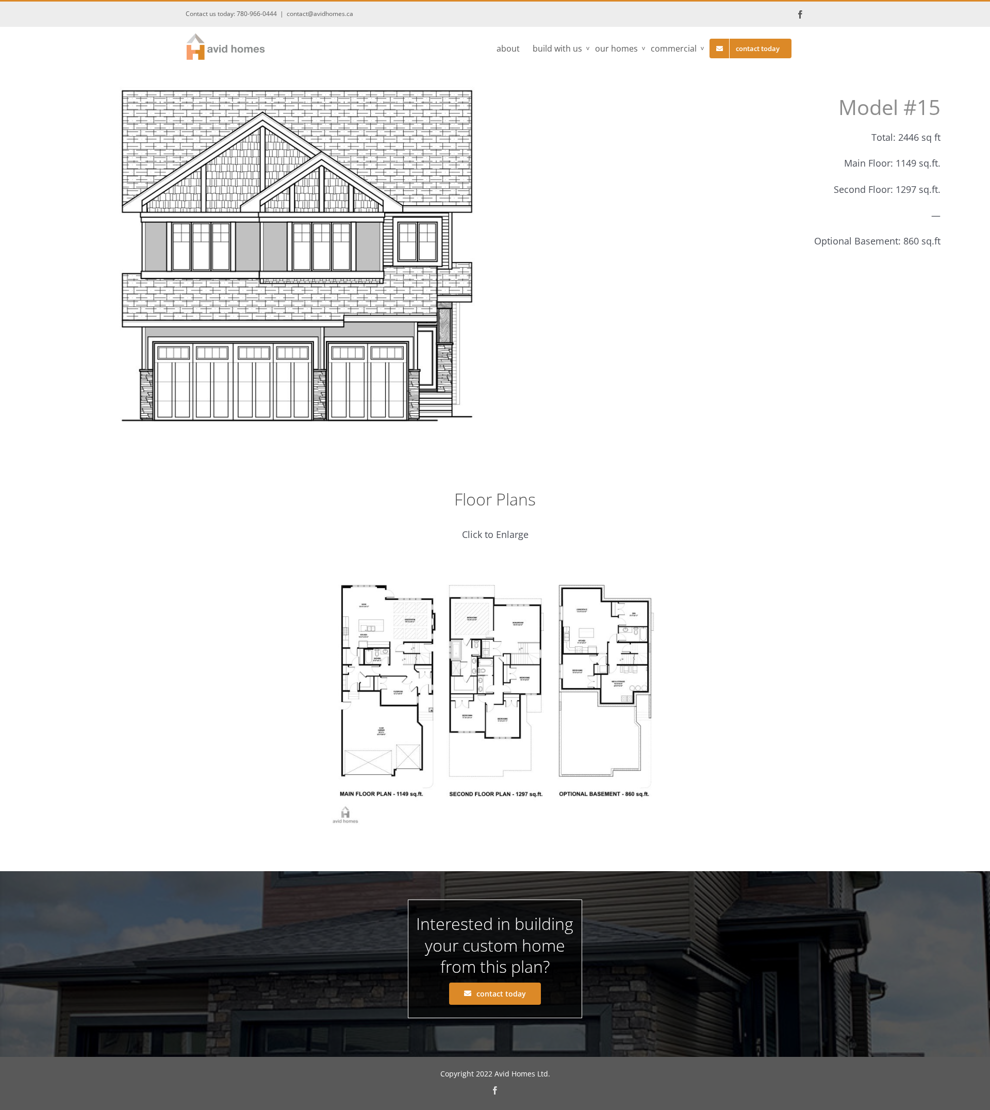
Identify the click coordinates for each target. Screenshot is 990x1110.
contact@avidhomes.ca (320, 13)
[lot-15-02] (495, 568)
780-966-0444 (257, 13)
